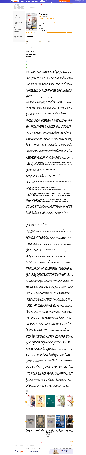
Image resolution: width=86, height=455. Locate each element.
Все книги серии (30, 43)
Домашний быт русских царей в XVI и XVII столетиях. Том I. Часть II (30, 430)
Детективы (43, 20)
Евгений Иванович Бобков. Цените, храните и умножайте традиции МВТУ (50, 430)
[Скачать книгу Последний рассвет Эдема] (70, 421)
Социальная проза (52, 22)
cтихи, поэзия (16, 39)
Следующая (32, 51)
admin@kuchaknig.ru (69, 448)
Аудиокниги (36, 442)
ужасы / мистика (17, 34)
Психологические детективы (44, 22)
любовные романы (17, 13)
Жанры (27, 442)
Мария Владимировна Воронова (47, 18)
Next (73, 402)
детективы (16, 27)
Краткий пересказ (54, 442)
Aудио (45, 16)
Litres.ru (27, 448)
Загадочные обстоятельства (61, 22)
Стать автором (33, 448)
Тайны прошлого (65, 20)
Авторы (65, 442)
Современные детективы (49, 20)
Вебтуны (40, 442)
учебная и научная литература (17, 18)
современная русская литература (17, 20)
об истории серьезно (17, 29)
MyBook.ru (39, 448)
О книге (28, 47)
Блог (72, 442)
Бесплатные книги (46, 442)
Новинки (31, 442)
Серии (69, 442)
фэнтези (15, 15)
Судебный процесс (58, 20)
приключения (16, 31)
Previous (26, 402)
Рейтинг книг (60, 442)
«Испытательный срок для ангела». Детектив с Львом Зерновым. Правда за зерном (60, 430)
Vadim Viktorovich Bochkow (69, 432)
